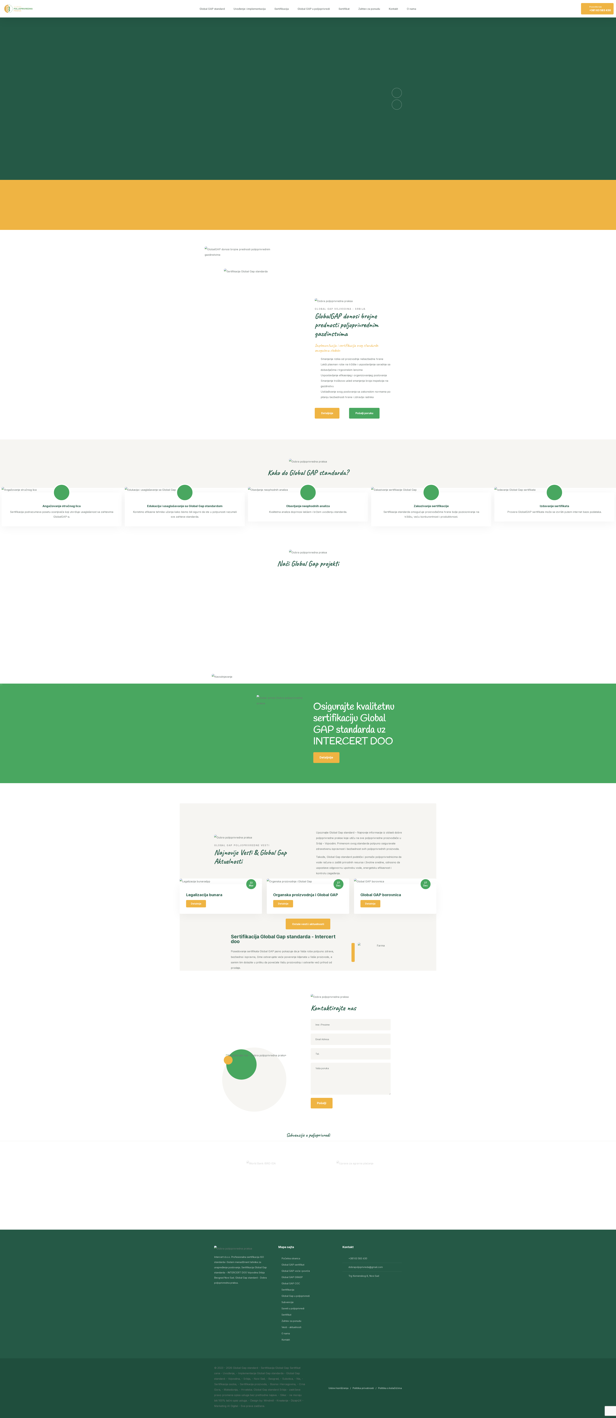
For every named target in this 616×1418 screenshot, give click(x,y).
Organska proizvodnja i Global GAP (305, 894)
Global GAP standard (212, 8)
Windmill (269, 1400)
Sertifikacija (281, 8)
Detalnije (196, 903)
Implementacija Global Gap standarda (260, 1373)
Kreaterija (282, 1400)
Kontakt (393, 8)
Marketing (220, 1406)
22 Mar (251, 884)
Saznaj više (228, 161)
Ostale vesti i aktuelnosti (308, 924)
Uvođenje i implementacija (250, 8)
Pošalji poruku (364, 413)
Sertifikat (344, 8)
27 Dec (338, 884)
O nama (411, 8)
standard (252, 1367)
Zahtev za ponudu (369, 8)
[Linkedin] (225, 1293)
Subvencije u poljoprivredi (308, 1135)
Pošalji (321, 1103)
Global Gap (240, 1367)
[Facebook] (217, 1293)
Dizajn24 (296, 1400)
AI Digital (232, 1406)
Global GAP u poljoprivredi (314, 8)
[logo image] (18, 9)
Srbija (282, 1389)
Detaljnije (327, 413)
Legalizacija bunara (204, 894)
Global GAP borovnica (380, 894)
